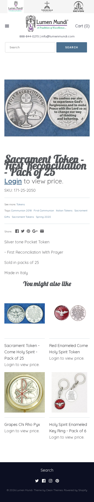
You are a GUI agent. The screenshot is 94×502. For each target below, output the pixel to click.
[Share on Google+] (35, 231)
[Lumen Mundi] (47, 24)
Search (47, 470)
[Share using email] (42, 231)
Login (13, 181)
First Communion (44, 210)
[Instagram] (50, 482)
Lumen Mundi (24, 490)
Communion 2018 (21, 210)
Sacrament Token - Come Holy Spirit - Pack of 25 (22, 352)
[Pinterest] (57, 482)
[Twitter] (37, 482)
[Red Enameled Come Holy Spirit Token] (69, 313)
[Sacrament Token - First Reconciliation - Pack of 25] (47, 108)
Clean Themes (54, 490)
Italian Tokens (64, 210)
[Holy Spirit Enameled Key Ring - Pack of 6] (69, 392)
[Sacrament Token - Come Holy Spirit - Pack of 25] (24, 313)
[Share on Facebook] (17, 231)
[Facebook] (43, 482)
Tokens (20, 204)
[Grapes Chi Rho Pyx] (24, 392)
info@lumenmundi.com (58, 36)
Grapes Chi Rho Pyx (22, 424)
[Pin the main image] (28, 231)
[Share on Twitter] (22, 231)
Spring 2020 (43, 216)
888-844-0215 (29, 36)
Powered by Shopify (75, 490)
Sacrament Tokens (23, 216)
